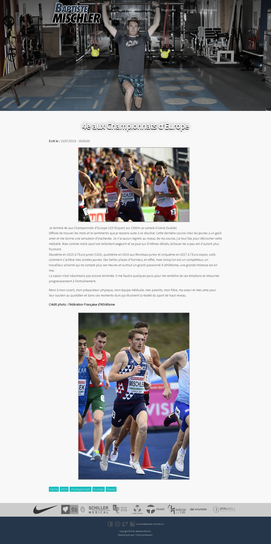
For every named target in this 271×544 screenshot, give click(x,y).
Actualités (134, 10)
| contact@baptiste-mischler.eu (150, 524)
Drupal (131, 534)
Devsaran (148, 534)
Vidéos (151, 10)
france (111, 489)
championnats (80, 489)
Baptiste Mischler (143, 531)
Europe (98, 489)
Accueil (117, 10)
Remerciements (137, 19)
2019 (64, 489)
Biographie (168, 10)
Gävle (54, 489)
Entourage (188, 10)
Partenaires (209, 10)
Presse (117, 19)
